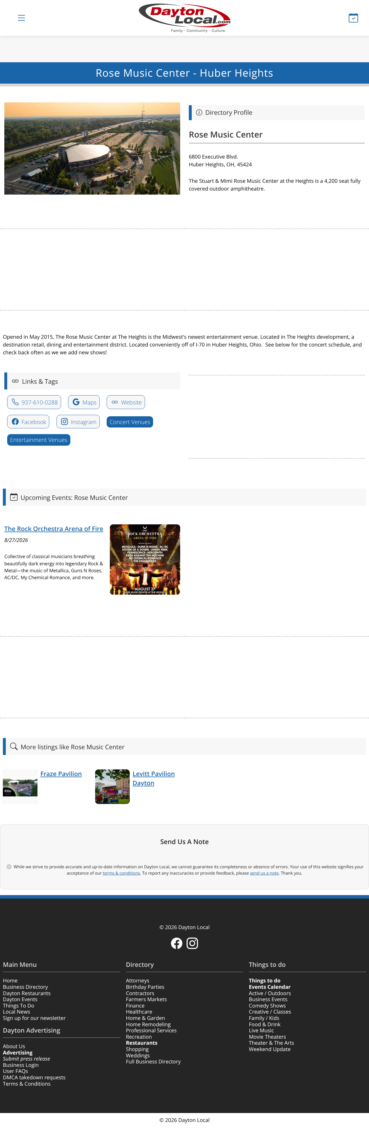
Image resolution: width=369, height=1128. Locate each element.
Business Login (21, 1065)
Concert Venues (130, 422)
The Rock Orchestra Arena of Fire (53, 529)
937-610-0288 (39, 402)
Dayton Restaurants (27, 993)
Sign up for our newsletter (34, 1018)
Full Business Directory (153, 1061)
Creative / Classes (270, 1011)
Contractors (140, 993)
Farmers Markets (146, 999)
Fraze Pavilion (61, 774)
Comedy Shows (267, 1005)
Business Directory (25, 987)
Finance (135, 1005)
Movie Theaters (267, 1036)
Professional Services (151, 1030)
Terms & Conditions (26, 1083)
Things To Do (18, 1005)
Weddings (138, 1055)
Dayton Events (20, 999)
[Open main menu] (21, 18)
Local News (16, 1011)
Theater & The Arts (271, 1043)
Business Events (268, 999)
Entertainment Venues (38, 440)
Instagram (83, 422)
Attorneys (137, 980)
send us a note (264, 873)
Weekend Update (270, 1049)
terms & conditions (121, 873)
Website (131, 402)
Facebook (33, 422)
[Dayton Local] (184, 18)
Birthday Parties (145, 987)
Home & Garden (145, 1018)
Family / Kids (264, 1018)
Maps (89, 402)
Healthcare (139, 1011)
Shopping (137, 1049)
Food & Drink (264, 1024)
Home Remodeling (148, 1024)
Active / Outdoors (270, 993)
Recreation (139, 1036)
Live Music (261, 1030)
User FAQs (15, 1071)
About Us (14, 1046)
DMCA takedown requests (34, 1077)
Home (10, 980)
